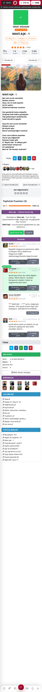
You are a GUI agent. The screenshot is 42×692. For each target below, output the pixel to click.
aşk (9, 105)
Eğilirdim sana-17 (11, 460)
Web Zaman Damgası (21, 372)
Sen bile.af (8, 424)
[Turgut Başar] (14, 168)
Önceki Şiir (8, 60)
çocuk (12, 98)
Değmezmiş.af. (10, 405)
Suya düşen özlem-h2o (13, 454)
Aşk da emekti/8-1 (11, 449)
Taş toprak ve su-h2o (12, 451)
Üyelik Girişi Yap (16, 232)
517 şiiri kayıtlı (21, 30)
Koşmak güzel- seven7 (13, 443)
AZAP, (13, 319)
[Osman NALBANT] (21, 168)
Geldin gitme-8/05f (11, 446)
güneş (21, 114)
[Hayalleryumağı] (27, 168)
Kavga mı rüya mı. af (12, 402)
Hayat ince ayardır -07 (13, 437)
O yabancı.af (9, 416)
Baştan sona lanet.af (12, 421)
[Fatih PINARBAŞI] (28, 388)
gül (7, 117)
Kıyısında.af (9, 407)
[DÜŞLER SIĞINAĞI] (4, 168)
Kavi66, (14, 244)
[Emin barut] (8, 168)
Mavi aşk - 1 (9, 440)
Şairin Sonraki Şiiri (30, 185)
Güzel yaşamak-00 (11, 457)
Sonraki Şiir (33, 60)
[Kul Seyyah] (18, 168)
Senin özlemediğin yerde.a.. (15, 419)
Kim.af (7, 413)
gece (7, 112)
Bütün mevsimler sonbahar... (15, 410)
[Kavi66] (24, 168)
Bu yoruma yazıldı (18, 262)
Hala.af (7, 399)
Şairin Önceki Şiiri (11, 185)
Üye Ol (29, 232)
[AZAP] (11, 168)
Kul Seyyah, (15, 270)
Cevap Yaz (33, 261)
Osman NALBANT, (15, 296)
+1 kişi (32, 168)
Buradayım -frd (10, 435)
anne (18, 98)
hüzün (9, 145)
